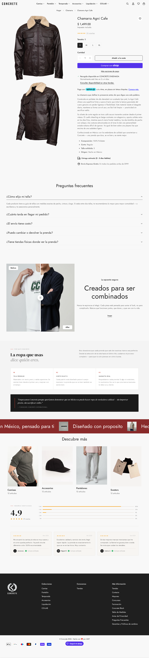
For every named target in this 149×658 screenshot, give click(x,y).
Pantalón (50, 3)
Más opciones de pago (110, 71)
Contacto (115, 592)
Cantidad (81, 52)
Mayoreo (115, 596)
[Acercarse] (67, 20)
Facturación (116, 604)
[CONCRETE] (10, 3)
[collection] (23, 466)
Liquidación (90, 3)
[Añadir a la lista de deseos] (140, 18)
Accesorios (76, 3)
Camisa (39, 3)
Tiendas (80, 588)
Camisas (12, 490)
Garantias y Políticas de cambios (125, 624)
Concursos (116, 600)
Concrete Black (118, 608)
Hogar (58, 10)
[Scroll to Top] (144, 645)
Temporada (63, 3)
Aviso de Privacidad (120, 616)
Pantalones (81, 488)
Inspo (110, 315)
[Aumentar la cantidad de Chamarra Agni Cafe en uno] (90, 58)
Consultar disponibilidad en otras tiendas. (97, 83)
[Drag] (40, 298)
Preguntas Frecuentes (120, 620)
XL (100, 46)
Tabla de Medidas (119, 612)
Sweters (115, 490)
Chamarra (69, 10)
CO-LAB (103, 3)
